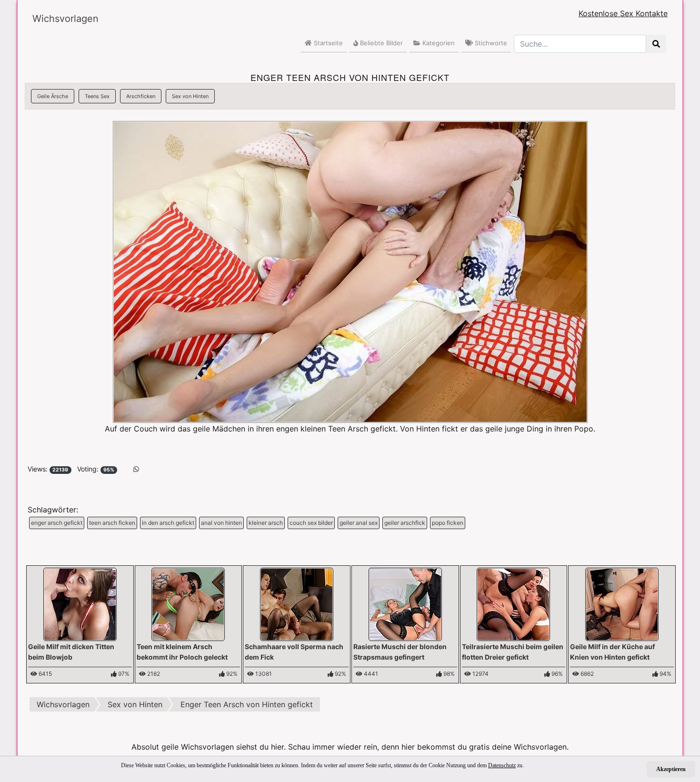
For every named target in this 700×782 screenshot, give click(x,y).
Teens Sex (97, 96)
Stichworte (490, 43)
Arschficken (140, 96)
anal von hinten (221, 522)
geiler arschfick (404, 522)
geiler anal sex (359, 522)
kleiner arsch (266, 522)
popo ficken (447, 522)
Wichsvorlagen (65, 18)
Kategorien (437, 43)
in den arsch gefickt (168, 522)
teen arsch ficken (112, 522)
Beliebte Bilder (380, 43)
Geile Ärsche (52, 96)
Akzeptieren (671, 769)
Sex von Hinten (190, 96)
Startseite (327, 43)
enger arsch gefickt (56, 522)
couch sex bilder (311, 522)
